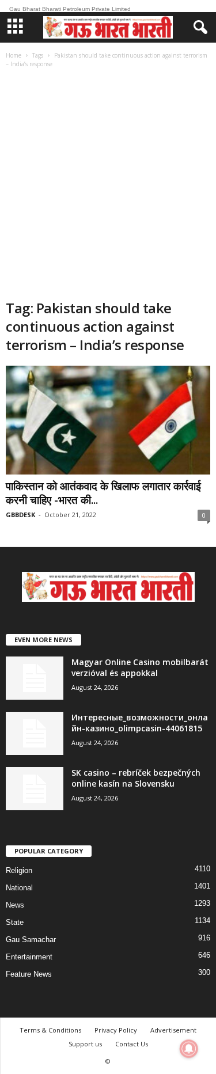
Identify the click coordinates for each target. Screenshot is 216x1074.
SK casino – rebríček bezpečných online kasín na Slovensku (135, 778)
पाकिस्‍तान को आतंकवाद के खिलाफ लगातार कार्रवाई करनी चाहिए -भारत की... (103, 493)
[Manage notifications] (189, 1048)
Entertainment (29, 956)
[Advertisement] (108, 185)
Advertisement (173, 1030)
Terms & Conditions (50, 1030)
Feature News (29, 974)
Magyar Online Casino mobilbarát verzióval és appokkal (140, 667)
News (15, 905)
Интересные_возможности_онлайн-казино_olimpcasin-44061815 (139, 723)
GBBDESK (20, 514)
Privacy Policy (115, 1030)
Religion (19, 870)
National (19, 887)
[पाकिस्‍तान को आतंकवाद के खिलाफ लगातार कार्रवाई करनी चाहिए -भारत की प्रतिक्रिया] (108, 420)
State (15, 922)
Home (13, 55)
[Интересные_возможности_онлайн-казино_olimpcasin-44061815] (34, 733)
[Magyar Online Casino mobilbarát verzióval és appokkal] (34, 678)
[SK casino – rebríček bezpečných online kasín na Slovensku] (34, 788)
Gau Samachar (31, 939)
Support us (85, 1043)
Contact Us (131, 1043)
